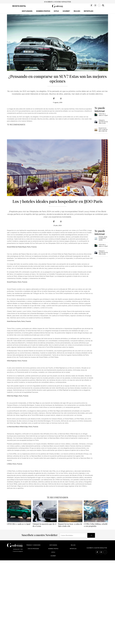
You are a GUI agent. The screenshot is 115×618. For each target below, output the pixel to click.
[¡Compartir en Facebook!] (53, 98)
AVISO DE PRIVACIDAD (33, 548)
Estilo (56, 11)
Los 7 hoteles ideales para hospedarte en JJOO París (57, 201)
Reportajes (88, 11)
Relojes (77, 11)
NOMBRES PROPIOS (53, 548)
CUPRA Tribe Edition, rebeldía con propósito (95, 525)
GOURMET (53, 555)
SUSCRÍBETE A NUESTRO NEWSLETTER (97, 548)
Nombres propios (43, 11)
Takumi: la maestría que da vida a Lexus (103, 121)
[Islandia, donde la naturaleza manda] (96, 238)
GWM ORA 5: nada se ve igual (103, 114)
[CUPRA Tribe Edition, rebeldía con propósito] (96, 511)
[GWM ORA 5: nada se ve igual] (96, 114)
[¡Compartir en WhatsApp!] (61, 98)
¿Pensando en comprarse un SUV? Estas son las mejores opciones (57, 78)
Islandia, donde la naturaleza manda (103, 238)
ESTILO (53, 552)
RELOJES (73, 545)
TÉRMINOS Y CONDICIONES (33, 545)
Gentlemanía (27, 11)
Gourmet (66, 11)
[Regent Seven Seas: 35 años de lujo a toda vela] (96, 129)
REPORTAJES (73, 548)
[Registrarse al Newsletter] (91, 535)
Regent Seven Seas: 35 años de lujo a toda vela (103, 129)
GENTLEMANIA (53, 545)
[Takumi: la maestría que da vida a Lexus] (96, 122)
